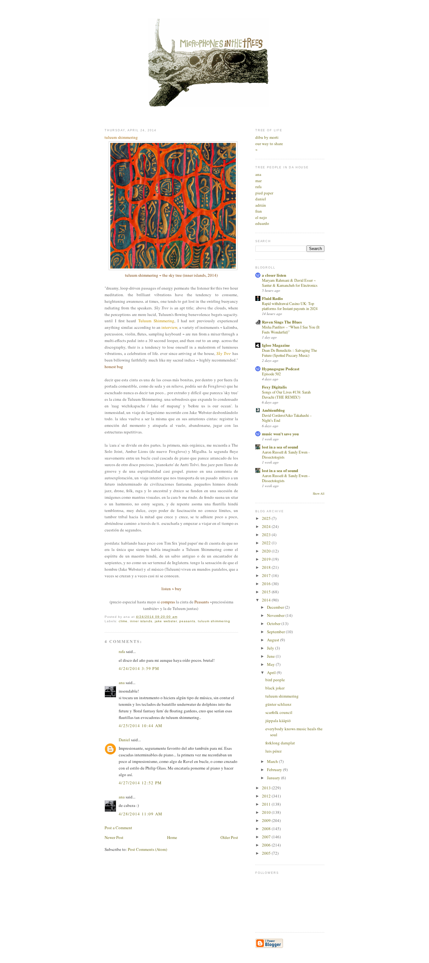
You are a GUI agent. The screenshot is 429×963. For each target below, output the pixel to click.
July (271, 648)
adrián (260, 205)
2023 (267, 534)
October (274, 623)
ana (122, 682)
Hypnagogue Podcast (280, 369)
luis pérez (273, 751)
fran (258, 211)
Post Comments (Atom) (147, 849)
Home (172, 837)
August (273, 640)
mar (258, 180)
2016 (267, 583)
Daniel (124, 740)
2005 (267, 853)
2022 (267, 543)
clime (123, 621)
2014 (267, 600)
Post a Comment (118, 827)
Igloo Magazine (276, 345)
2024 (267, 526)
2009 (267, 820)
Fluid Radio (272, 298)
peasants (187, 621)
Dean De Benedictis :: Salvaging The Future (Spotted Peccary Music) (289, 353)
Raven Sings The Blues (282, 322)
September (276, 631)
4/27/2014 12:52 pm (140, 783)
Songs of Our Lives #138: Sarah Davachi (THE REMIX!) (286, 394)
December (276, 607)
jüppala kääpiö (278, 720)
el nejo (261, 217)
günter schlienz (278, 704)
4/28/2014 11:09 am (140, 814)
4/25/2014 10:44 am (140, 725)
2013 (267, 788)
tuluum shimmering (214, 621)
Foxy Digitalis (274, 387)
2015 (267, 592)
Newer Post (114, 837)
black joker (275, 688)
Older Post (229, 837)
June (271, 656)
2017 (267, 575)
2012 (267, 796)
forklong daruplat (280, 743)
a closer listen (274, 275)
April (272, 672)
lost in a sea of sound (280, 447)
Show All (318, 494)
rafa (122, 651)
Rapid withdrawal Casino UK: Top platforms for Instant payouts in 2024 (290, 306)
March (273, 761)
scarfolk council (278, 712)
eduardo (262, 223)
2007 (267, 837)
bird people (275, 680)
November (276, 615)
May (271, 664)
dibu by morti (267, 137)
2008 (267, 828)
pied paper (264, 193)
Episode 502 (271, 373)
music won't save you (280, 434)
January (274, 778)
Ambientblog (273, 410)
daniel (260, 199)
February (275, 769)
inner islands (141, 621)
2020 (267, 551)
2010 (267, 812)
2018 (267, 567)
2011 (267, 804)
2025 (267, 518)
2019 (267, 559)
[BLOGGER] (269, 946)
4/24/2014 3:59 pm (139, 668)
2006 (267, 845)
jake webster (165, 621)
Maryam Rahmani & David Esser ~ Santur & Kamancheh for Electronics (290, 283)
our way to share (269, 143)
